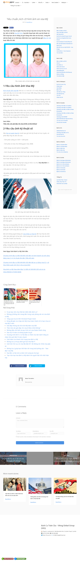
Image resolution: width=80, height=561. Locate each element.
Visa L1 (58, 63)
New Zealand (55, 2)
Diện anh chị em (61, 66)
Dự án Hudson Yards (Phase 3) (64, 41)
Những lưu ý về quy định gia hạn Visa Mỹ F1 (21, 342)
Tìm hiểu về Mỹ (60, 76)
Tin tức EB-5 (60, 53)
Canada (17, 2)
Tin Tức (59, 95)
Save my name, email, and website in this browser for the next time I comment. (34, 436)
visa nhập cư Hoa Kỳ (29, 234)
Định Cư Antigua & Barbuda (64, 160)
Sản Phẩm (59, 88)
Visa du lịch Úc (60, 134)
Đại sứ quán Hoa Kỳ (12, 133)
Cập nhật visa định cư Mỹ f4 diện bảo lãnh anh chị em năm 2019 (14, 494)
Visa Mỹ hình (18, 33)
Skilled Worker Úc (61, 130)
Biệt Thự (59, 90)
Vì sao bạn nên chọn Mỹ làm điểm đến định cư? (22, 312)
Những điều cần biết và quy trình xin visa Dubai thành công (26, 330)
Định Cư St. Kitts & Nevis (63, 164)
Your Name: (18, 431)
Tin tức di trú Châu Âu (62, 152)
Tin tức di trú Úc (61, 136)
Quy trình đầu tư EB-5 (62, 32)
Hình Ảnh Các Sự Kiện (62, 183)
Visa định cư (29, 22)
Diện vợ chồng (60, 74)
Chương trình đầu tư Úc (63, 132)
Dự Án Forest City (61, 84)
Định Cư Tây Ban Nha (62, 144)
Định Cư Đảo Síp (61, 148)
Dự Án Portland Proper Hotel (64, 36)
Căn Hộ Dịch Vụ (60, 93)
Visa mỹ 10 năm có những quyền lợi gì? (19, 332)
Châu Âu (40, 2)
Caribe (33, 2)
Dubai (47, 2)
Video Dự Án (60, 97)
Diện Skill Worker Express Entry (65, 118)
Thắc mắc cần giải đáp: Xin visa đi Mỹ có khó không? (20, 124)
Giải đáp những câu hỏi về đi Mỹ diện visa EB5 (22, 326)
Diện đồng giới (60, 70)
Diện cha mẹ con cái (62, 68)
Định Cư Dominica (61, 171)
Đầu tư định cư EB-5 (62, 30)
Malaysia (63, 2)
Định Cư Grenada (61, 167)
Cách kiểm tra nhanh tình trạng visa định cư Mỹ (22, 339)
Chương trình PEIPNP (62, 117)
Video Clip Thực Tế (61, 181)
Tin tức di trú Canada (62, 120)
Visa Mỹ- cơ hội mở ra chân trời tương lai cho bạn (23, 353)
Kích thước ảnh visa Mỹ (10, 91)
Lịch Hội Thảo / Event (62, 180)
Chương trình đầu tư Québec (64, 105)
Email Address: (36, 431)
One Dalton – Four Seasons (63, 51)
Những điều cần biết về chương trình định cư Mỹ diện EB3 (39, 497)
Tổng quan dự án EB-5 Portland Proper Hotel (21, 319)
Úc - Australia (25, 2)
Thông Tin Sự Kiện (15, 5)
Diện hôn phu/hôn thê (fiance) (64, 72)
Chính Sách (59, 86)
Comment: (18, 418)
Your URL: (52, 431)
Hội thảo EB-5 (60, 34)
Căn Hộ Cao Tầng (61, 91)
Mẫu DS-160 (47, 38)
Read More (8, 499)
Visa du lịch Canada (61, 122)
